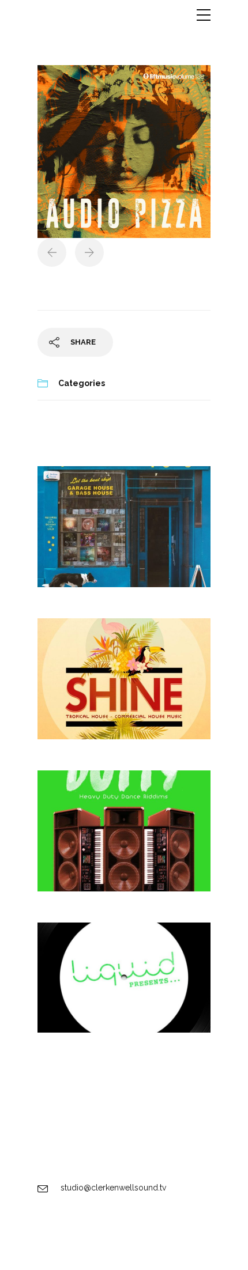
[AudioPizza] (124, 151)
